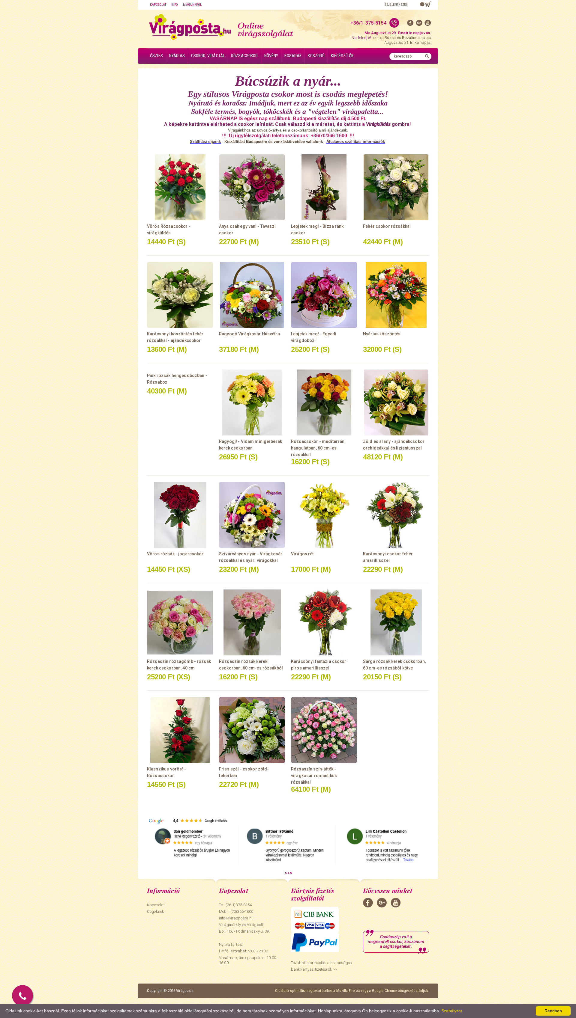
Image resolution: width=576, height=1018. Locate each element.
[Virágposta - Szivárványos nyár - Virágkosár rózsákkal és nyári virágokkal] (252, 515)
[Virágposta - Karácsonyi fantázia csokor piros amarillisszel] (324, 622)
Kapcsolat (158, 5)
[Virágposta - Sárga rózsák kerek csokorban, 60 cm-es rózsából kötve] (396, 622)
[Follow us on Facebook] (410, 24)
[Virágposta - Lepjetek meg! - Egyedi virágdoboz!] (324, 295)
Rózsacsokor (244, 55)
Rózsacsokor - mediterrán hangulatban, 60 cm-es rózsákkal (317, 448)
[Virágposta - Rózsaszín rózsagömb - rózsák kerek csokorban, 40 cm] (180, 622)
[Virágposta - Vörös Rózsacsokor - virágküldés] (180, 187)
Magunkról (192, 5)
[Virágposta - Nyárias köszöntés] (396, 295)
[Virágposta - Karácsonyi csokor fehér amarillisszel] (396, 515)
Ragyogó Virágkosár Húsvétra (249, 333)
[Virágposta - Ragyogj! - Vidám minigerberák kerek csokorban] (252, 402)
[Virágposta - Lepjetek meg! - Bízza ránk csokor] (324, 187)
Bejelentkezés (396, 5)
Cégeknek (155, 911)
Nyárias (177, 55)
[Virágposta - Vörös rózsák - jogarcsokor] (180, 515)
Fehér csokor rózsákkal (387, 226)
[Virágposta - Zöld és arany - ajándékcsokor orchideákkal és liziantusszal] (396, 402)
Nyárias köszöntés (381, 333)
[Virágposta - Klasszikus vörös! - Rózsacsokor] (180, 730)
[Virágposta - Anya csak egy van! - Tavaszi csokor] (252, 187)
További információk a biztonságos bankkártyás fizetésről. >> (321, 966)
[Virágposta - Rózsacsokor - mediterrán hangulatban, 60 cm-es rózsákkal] (324, 402)
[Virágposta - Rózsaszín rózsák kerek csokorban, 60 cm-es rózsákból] (252, 622)
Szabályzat (451, 1010)
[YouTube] (427, 24)
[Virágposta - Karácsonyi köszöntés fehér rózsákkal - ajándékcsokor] (180, 295)
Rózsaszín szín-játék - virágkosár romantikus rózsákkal (314, 776)
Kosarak (293, 55)
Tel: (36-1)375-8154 (235, 905)
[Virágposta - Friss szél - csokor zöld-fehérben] (252, 730)
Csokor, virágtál (208, 55)
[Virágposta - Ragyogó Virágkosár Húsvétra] (252, 295)
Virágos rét (302, 553)
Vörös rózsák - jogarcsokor (175, 553)
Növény (271, 55)
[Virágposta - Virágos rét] (324, 515)
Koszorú (316, 55)
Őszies (156, 55)
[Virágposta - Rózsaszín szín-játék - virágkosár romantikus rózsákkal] (324, 730)
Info (174, 5)
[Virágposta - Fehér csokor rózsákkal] (396, 187)
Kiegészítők (342, 55)
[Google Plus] (419, 24)
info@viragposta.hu (236, 918)
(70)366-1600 (242, 911)
